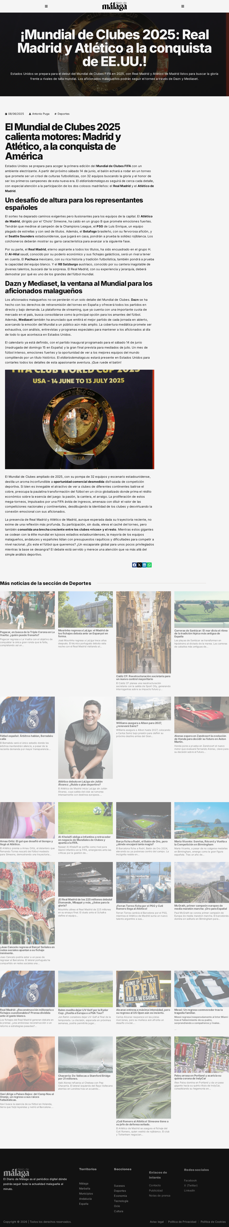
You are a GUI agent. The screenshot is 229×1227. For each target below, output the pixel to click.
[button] (46, 6)
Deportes (63, 113)
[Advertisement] (196, 132)
